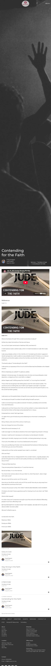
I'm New (4, 629)
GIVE (3, 622)
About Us (4, 631)
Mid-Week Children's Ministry (33, 636)
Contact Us (4, 636)
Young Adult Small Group (32, 634)
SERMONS (33, 619)
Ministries (28, 627)
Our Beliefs (4, 634)
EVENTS (25, 619)
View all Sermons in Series (8, 613)
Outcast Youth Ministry (31, 631)
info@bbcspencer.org (10, 661)
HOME (3, 619)
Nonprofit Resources (13, 622)
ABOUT (9, 619)
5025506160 (8, 659)
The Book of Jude (42, 262)
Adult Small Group (30, 629)
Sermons (33, 262)
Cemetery (24, 622)
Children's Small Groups (31, 630)
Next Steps (4, 630)
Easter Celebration (30, 633)
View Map (4, 647)
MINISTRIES (17, 619)
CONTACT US (42, 619)
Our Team (4, 633)
